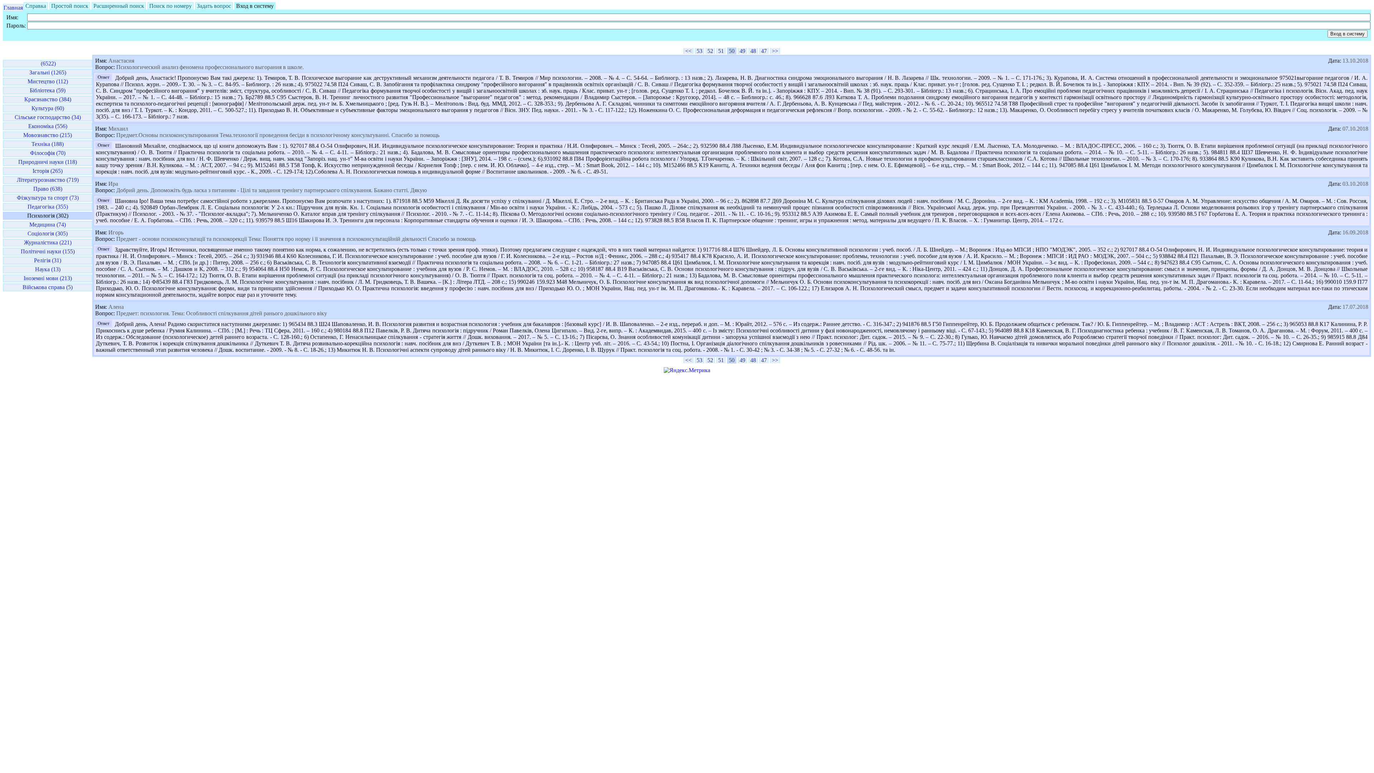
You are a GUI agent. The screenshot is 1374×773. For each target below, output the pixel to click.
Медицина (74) (47, 225)
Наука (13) (47, 269)
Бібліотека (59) (47, 90)
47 (764, 51)
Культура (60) (47, 108)
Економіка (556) (47, 126)
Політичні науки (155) (48, 251)
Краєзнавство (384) (47, 99)
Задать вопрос (214, 6)
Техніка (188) (47, 144)
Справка (35, 6)
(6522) (47, 63)
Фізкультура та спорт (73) (48, 198)
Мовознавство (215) (47, 135)
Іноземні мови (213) (48, 278)
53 (699, 51)
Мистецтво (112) (48, 81)
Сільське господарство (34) (48, 117)
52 (710, 51)
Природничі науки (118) (47, 162)
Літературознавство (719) (48, 180)
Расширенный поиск (118, 6)
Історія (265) (48, 171)
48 (753, 51)
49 (742, 51)
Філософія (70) (47, 153)
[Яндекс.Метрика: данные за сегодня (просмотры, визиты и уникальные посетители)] (687, 370)
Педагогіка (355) (48, 207)
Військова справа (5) (48, 287)
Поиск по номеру (170, 6)
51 (721, 51)
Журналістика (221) (48, 242)
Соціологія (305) (48, 233)
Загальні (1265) (47, 72)
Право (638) (47, 189)
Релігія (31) (47, 260)
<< (688, 51)
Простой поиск (69, 6)
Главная (13, 8)
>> (775, 51)
